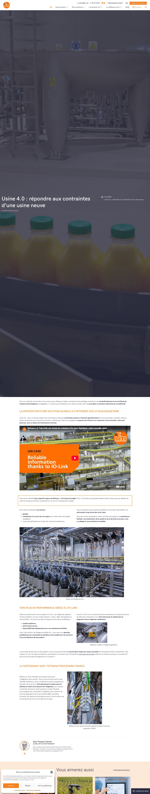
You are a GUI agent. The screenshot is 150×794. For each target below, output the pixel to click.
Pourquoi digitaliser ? (138, 3)
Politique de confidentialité (33, 790)
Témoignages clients (115, 3)
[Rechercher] (146, 7)
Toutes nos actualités (121, 770)
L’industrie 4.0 (94, 7)
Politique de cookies (19, 790)
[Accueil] (51, 7)
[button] (52, 772)
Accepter (11, 786)
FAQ (126, 3)
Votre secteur (60, 7)
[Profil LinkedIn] (24, 753)
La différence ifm (113, 7)
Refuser (27, 786)
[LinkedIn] (102, 3)
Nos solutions (77, 7)
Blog (127, 7)
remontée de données (86, 654)
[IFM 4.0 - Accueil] (102, 196)
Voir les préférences (45, 786)
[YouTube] (104, 3)
